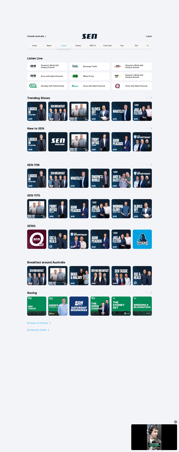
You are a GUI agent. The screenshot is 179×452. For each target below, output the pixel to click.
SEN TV (93, 46)
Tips (122, 46)
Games (78, 46)
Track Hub (107, 46)
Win (136, 46)
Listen (63, 46)
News (49, 46)
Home (34, 46)
